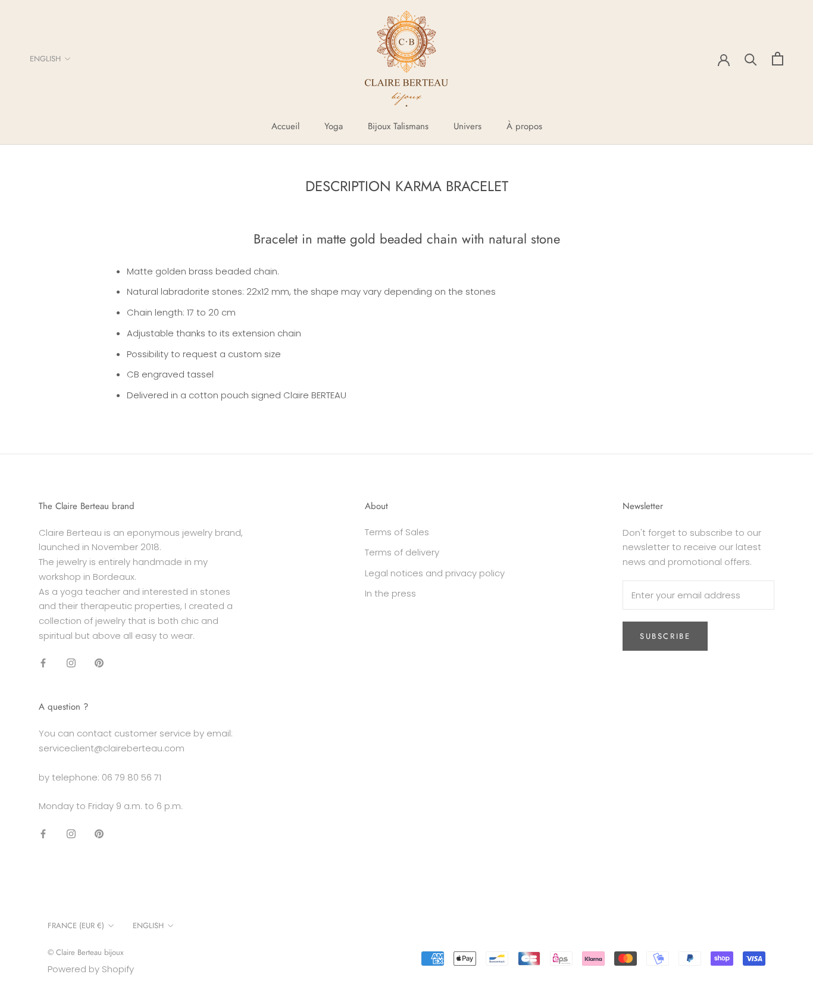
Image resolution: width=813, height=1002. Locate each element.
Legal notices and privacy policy (435, 573)
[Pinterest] (99, 662)
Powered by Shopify (91, 969)
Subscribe (665, 636)
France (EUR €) (76, 925)
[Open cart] (777, 58)
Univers (467, 126)
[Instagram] (71, 662)
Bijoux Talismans (398, 126)
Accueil (285, 126)
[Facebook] (43, 662)
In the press (390, 593)
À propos (524, 126)
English (45, 58)
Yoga (333, 126)
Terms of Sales (397, 532)
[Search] (751, 58)
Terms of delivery (402, 552)
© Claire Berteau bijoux (85, 952)
